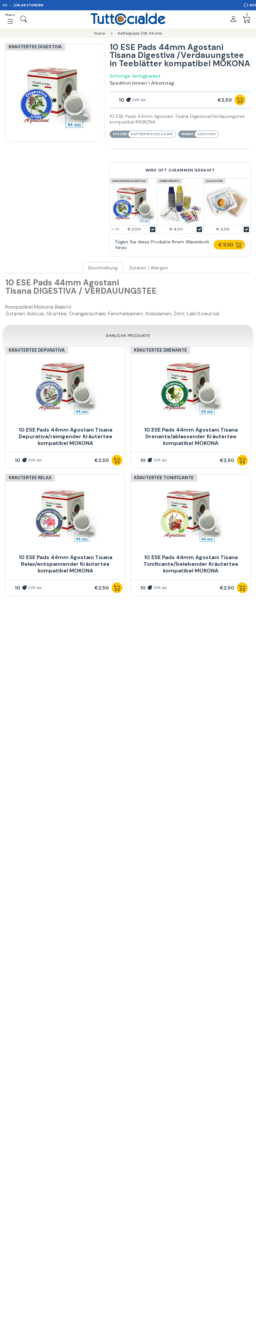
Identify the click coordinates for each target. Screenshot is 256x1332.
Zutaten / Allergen (148, 268)
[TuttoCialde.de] (128, 19)
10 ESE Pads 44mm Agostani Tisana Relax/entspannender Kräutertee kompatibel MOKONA (65, 564)
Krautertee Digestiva (35, 47)
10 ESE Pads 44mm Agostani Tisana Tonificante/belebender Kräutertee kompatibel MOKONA (190, 564)
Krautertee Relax (30, 478)
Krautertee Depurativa (37, 350)
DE (5, 5)
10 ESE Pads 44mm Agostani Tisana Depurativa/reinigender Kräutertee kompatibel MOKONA (65, 436)
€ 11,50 (225, 245)
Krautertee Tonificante (164, 478)
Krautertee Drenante (160, 350)
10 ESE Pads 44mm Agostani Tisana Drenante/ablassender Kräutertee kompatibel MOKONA (191, 436)
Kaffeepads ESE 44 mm (152, 134)
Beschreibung (103, 268)
